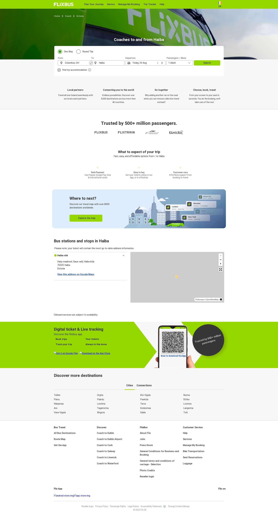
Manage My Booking (194, 445)
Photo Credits (147, 470)
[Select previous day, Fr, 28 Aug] (157, 63)
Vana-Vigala (60, 412)
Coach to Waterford (107, 463)
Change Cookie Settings (179, 506)
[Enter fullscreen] (220, 269)
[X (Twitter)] (222, 495)
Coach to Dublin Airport (109, 439)
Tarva (143, 403)
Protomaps (199, 299)
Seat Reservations (192, 457)
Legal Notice (133, 506)
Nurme (186, 395)
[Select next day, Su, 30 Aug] (162, 63)
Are (55, 408)
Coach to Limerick (106, 457)
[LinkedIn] (221, 495)
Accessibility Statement (151, 506)
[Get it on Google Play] (64, 495)
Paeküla (144, 399)
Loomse (187, 403)
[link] (139, 208)
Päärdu (100, 399)
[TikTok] (223, 495)
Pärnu (57, 399)
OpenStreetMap (212, 299)
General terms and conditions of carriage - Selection (157, 462)
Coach (68, 16)
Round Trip (87, 51)
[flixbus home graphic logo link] (63, 4)
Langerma (188, 408)
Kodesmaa (145, 408)
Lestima (101, 403)
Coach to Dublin (105, 433)
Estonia (80, 16)
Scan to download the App (173, 356)
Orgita (100, 395)
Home (57, 16)
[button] (90, 255)
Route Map (59, 439)
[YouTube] (220, 495)
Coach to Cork (105, 445)
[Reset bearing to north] (220, 264)
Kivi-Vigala (145, 395)
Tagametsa (103, 408)
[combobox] (77, 63)
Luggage (187, 463)
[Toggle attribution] (221, 299)
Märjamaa (59, 403)
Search (207, 62)
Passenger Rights (118, 506)
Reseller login (147, 476)
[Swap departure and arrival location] (91, 63)
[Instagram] (219, 495)
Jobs (142, 439)
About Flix (145, 433)
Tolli (185, 412)
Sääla (143, 412)
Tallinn (57, 395)
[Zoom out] (220, 260)
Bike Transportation (193, 451)
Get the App (60, 445)
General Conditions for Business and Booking (159, 453)
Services (187, 439)
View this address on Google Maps (75, 274)
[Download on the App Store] (82, 495)
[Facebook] (218, 495)
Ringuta (101, 412)
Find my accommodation (74, 70)
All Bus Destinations (65, 433)
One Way (68, 51)
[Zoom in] (220, 255)
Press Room (146, 445)
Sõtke (186, 399)
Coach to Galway (106, 451)
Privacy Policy (101, 506)
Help (185, 433)
